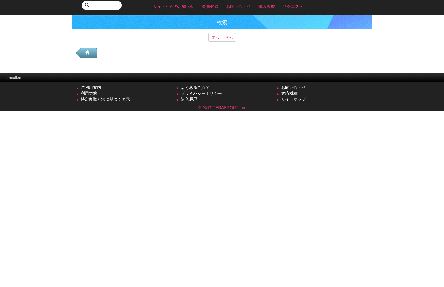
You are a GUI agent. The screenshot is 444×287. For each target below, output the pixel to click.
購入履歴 (189, 99)
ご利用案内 (91, 87)
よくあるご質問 (195, 87)
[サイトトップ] (89, 53)
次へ (229, 37)
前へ (215, 37)
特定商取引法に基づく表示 (105, 99)
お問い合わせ (293, 87)
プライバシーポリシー (201, 93)
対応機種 (289, 93)
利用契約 (89, 93)
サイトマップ (293, 99)
